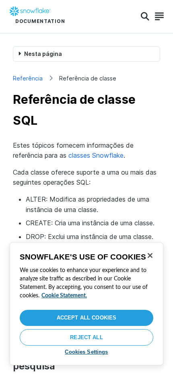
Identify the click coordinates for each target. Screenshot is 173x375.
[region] (86, 303)
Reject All (86, 337)
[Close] (150, 255)
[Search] (145, 16)
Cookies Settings (86, 352)
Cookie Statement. (64, 296)
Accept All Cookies (86, 318)
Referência (28, 78)
